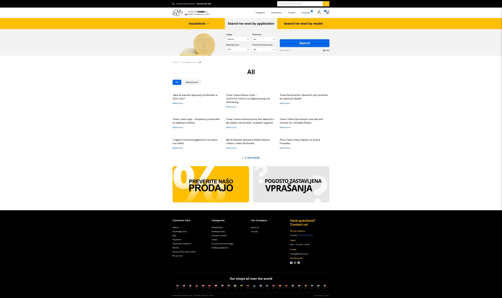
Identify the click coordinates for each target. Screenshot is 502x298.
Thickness (256, 34)
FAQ (174, 235)
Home (175, 62)
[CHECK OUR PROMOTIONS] (211, 184)
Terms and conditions (182, 243)
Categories (260, 12)
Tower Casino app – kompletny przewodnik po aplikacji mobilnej (196, 121)
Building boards (218, 231)
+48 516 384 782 (203, 4)
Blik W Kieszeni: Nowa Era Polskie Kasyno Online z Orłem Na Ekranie (248, 141)
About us (255, 227)
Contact (291, 12)
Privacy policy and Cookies (184, 252)
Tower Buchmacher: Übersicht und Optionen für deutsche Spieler (304, 97)
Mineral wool (192, 82)
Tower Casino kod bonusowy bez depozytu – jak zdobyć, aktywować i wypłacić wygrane (250, 121)
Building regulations (220, 247)
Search (304, 43)
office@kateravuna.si (299, 254)
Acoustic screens (219, 235)
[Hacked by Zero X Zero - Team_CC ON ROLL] (192, 13)
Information (277, 12)
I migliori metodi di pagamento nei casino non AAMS (195, 141)
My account (178, 256)
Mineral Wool (217, 227)
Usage (229, 34)
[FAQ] (291, 184)
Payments (177, 239)
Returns (176, 247)
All (177, 82)
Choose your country (321, 295)
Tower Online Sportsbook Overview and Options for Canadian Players (301, 121)
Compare (307, 12)
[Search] (326, 3)
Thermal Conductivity (262, 44)
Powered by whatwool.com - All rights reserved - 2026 (193, 295)
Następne (253, 157)
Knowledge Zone (188, 62)
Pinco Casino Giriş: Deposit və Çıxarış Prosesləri (300, 141)
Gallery (176, 227)
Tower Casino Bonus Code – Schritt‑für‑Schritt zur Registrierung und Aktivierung (248, 99)
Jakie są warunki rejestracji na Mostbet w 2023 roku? (195, 97)
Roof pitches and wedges (223, 243)
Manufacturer (232, 44)
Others (215, 239)
